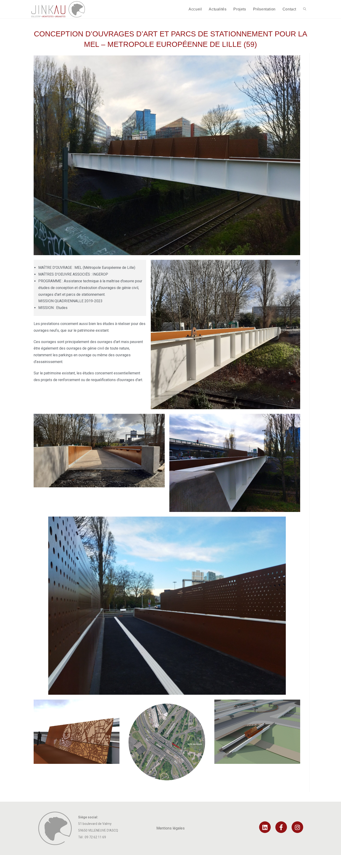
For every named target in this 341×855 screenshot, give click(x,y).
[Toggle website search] (305, 9)
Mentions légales (170, 828)
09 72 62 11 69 (95, 837)
